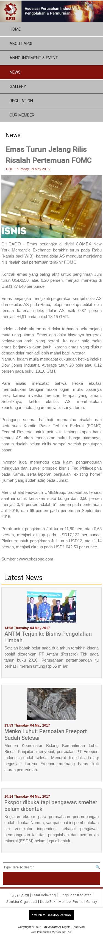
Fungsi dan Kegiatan (75, 895)
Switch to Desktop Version (51, 915)
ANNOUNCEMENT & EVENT (34, 57)
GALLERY (18, 86)
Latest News (23, 578)
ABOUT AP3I (21, 43)
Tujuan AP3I (19, 895)
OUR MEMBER (22, 115)
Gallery (91, 901)
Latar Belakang (44, 895)
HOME (15, 29)
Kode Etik (47, 901)
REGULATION (21, 100)
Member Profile (71, 901)
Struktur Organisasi (21, 901)
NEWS (15, 72)
